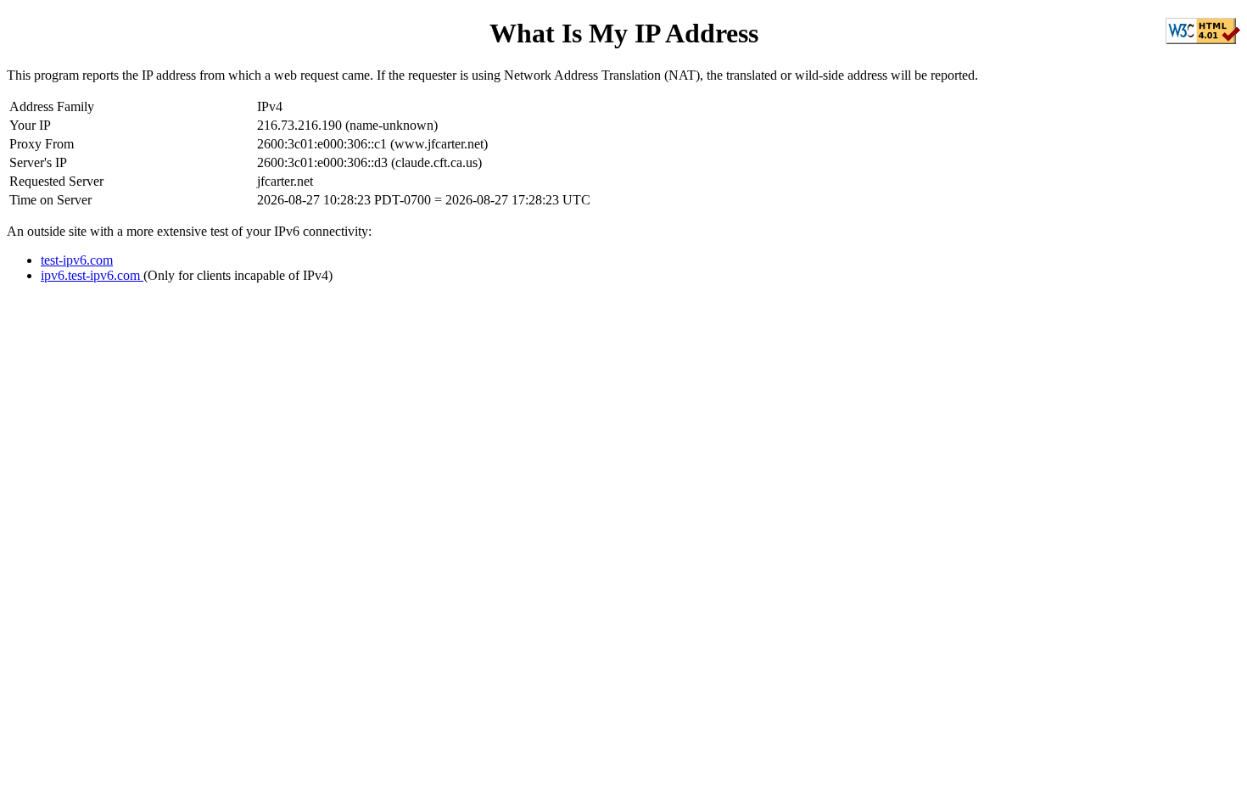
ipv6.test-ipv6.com (92, 275)
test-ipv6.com (77, 260)
